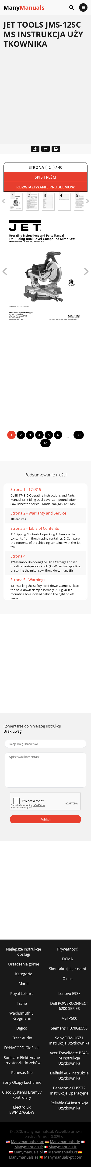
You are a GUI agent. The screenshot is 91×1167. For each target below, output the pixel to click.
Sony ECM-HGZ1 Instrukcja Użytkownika (69, 1040)
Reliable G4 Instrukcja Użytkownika (69, 1105)
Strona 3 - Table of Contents (34, 528)
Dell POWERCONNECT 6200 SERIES (69, 1006)
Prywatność (67, 949)
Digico (21, 1028)
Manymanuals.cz (62, 1152)
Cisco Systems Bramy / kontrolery (22, 1095)
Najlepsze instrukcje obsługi (23, 952)
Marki (23, 983)
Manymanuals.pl (28, 1152)
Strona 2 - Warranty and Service (38, 513)
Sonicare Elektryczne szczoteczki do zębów (22, 1060)
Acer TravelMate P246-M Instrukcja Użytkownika (69, 1058)
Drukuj (56, 149)
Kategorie (23, 973)
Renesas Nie (22, 1072)
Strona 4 (17, 556)
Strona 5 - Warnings (27, 579)
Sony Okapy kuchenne (22, 1082)
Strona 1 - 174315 (25, 489)
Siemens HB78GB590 (69, 1028)
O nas (68, 978)
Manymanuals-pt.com (63, 1157)
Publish (45, 819)
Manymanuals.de (65, 1141)
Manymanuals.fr (28, 1146)
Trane (22, 1003)
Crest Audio (22, 1038)
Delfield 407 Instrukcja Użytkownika (69, 1075)
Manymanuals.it (63, 1146)
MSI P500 (69, 1018)
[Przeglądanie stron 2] (86, 273)
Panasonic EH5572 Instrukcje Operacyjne (69, 1090)
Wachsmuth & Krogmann (21, 1016)
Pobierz (35, 149)
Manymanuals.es (23, 1157)
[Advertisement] (45, 98)
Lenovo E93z (69, 993)
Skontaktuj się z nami (67, 968)
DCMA (67, 959)
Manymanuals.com (27, 1141)
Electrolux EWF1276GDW (21, 1110)
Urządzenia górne (23, 964)
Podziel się (45, 149)
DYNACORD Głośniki (21, 1047)
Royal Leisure (22, 993)
